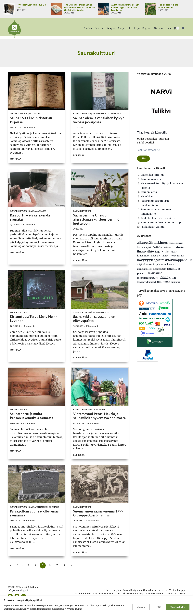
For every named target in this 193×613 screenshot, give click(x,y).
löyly (173, 255)
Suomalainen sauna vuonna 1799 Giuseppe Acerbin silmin (98, 513)
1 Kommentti (29, 326)
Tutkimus (34, 114)
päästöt (141, 273)
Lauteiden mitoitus (152, 174)
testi (159, 281)
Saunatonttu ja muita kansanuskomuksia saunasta (31, 416)
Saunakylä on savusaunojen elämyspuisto (94, 318)
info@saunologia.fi (18, 590)
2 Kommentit (28, 127)
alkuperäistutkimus (152, 243)
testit (167, 281)
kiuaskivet (143, 255)
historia (178, 247)
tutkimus (175, 282)
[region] (96, 604)
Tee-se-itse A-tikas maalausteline (168, 6)
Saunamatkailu (101, 114)
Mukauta (141, 607)
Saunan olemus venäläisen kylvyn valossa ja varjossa (98, 120)
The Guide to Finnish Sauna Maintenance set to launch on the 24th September (79, 7)
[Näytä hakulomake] (183, 28)
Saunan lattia (149, 192)
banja (140, 247)
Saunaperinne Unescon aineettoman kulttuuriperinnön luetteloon (97, 219)
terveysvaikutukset (146, 282)
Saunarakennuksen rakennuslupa (161, 222)
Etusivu (87, 28)
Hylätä (158, 607)
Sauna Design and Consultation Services (145, 590)
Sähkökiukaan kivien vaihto (158, 218)
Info (129, 28)
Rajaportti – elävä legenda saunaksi (30, 217)
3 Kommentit (29, 521)
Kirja (137, 28)
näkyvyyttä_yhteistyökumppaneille (165, 260)
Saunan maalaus (151, 179)
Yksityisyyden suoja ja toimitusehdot (143, 593)
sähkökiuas (168, 277)
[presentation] (36, 91)
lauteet (165, 255)
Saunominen (99, 410)
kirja (157, 251)
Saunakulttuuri (18, 114)
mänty (180, 255)
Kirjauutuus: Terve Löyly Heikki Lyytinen (34, 318)
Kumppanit (171, 593)
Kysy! (182, 593)
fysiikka (157, 247)
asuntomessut (176, 243)
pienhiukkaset (144, 269)
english (147, 247)
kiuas (174, 251)
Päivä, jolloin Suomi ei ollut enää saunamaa (34, 513)
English (146, 28)
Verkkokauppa (177, 590)
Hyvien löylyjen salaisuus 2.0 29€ (31, 6)
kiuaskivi (155, 255)
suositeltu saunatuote (147, 278)
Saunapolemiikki (38, 507)
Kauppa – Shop (115, 28)
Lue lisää (17, 159)
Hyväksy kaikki (177, 607)
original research (145, 264)
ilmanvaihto (145, 251)
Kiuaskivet (147, 196)
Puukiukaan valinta (152, 226)
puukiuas (174, 268)
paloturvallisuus (165, 264)
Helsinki (167, 247)
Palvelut (99, 28)
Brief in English (112, 590)
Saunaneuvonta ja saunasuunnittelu (94, 593)
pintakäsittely (159, 269)
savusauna (155, 273)
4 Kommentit (92, 423)
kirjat (165, 251)
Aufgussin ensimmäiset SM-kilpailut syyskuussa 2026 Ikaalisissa (125, 7)
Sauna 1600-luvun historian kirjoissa (31, 120)
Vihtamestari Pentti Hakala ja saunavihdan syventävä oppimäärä (99, 416)
